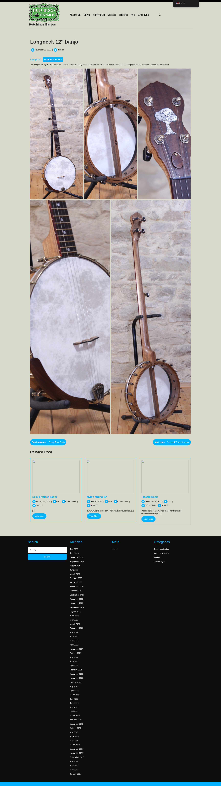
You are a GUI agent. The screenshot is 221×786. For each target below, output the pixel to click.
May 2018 (74, 741)
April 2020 (74, 691)
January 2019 (75, 720)
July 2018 (74, 732)
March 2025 (75, 574)
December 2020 (76, 674)
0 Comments (71, 501)
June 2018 (74, 736)
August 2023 (75, 611)
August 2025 (75, 566)
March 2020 (75, 695)
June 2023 (74, 616)
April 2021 (74, 666)
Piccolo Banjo (149, 496)
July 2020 (74, 686)
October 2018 (75, 728)
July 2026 (74, 549)
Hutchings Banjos (42, 24)
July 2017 (74, 761)
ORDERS (123, 15)
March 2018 (75, 745)
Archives (143, 15)
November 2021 (76, 649)
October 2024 (75, 591)
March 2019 (75, 716)
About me (75, 15)
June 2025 (74, 570)
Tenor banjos (159, 561)
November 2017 (76, 753)
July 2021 (74, 657)
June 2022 (74, 636)
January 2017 (75, 774)
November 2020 (76, 678)
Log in (114, 549)
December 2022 (76, 628)
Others (157, 557)
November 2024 (76, 586)
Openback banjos (53, 60)
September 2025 (77, 561)
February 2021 (76, 670)
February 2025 (76, 578)
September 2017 (77, 757)
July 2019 (74, 699)
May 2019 (74, 707)
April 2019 (74, 711)
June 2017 (74, 765)
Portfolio (99, 15)
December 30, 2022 (154, 501)
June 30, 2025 (97, 501)
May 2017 (74, 770)
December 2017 (76, 749)
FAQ (133, 15)
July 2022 (74, 632)
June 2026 (74, 553)
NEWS (87, 15)
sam (59, 501)
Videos (112, 15)
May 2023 (74, 620)
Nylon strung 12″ (97, 496)
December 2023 (76, 599)
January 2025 (75, 582)
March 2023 (75, 624)
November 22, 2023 (43, 50)
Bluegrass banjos (161, 549)
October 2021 (75, 653)
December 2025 (76, 557)
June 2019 (74, 703)
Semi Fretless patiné (44, 496)
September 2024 (77, 595)
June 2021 (74, 661)
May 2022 (74, 641)
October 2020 (75, 682)
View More (40, 517)
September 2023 (77, 607)
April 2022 (74, 645)
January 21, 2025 (44, 501)
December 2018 (76, 724)
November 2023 (76, 603)
